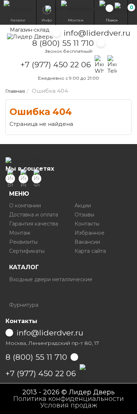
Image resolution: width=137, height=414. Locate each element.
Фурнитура (23, 305)
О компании (25, 205)
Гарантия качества (33, 223)
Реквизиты (23, 242)
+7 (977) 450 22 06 (55, 64)
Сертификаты (27, 251)
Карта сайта (90, 251)
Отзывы (84, 214)
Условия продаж (68, 405)
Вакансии (87, 242)
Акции (83, 205)
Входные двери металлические (50, 279)
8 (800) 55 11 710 (63, 43)
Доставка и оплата (33, 214)
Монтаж (19, 233)
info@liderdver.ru (97, 32)
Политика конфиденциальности (68, 399)
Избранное (89, 233)
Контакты (87, 223)
